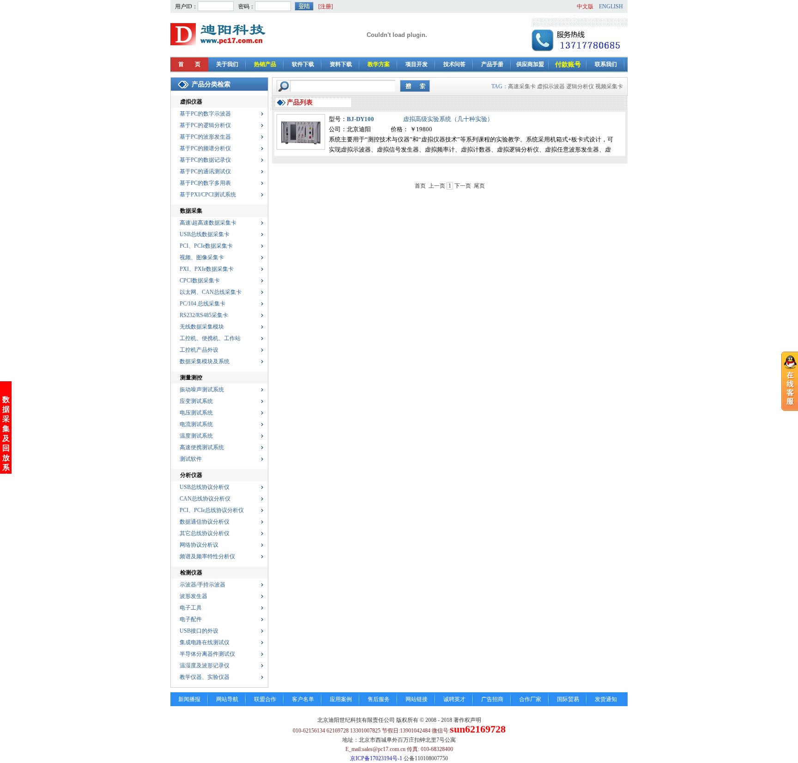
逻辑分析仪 (580, 86)
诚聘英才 (454, 699)
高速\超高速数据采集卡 (208, 223)
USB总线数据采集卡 (205, 234)
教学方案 (379, 64)
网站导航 (227, 699)
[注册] (325, 6)
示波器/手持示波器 (202, 584)
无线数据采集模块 (202, 327)
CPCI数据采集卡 (200, 280)
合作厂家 (530, 699)
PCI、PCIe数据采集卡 (206, 246)
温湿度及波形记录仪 (205, 665)
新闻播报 (189, 699)
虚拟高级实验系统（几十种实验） (448, 119)
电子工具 (191, 607)
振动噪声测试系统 (202, 389)
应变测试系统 (196, 401)
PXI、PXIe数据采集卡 (207, 269)
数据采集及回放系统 (6, 438)
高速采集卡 (522, 86)
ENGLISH (611, 6)
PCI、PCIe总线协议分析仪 (212, 510)
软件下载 (303, 64)
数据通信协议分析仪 (205, 522)
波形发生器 (193, 596)
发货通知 (606, 699)
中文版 (585, 6)
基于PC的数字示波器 (205, 113)
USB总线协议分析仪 (205, 487)
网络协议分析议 (199, 545)
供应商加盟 (530, 64)
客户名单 (303, 699)
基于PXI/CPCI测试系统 (208, 194)
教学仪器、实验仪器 (205, 677)
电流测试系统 (196, 424)
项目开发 (416, 64)
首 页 (189, 64)
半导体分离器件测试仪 (207, 654)
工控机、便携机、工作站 (210, 338)
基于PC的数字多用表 (205, 183)
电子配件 (191, 619)
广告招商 (492, 699)
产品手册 (492, 64)
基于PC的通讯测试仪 (205, 171)
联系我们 (606, 64)
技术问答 (454, 64)
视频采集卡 (609, 86)
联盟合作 (265, 699)
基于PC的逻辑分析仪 (205, 125)
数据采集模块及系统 (205, 361)
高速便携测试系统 (202, 447)
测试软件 (191, 459)
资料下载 (341, 64)
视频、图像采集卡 (202, 257)
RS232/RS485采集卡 (204, 315)
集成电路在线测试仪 (205, 642)
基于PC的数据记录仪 (205, 160)
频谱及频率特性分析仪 (207, 556)
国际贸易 (568, 699)
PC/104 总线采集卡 (202, 303)
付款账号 (568, 64)
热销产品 (265, 64)
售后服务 (379, 699)
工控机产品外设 (199, 350)
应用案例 (341, 699)
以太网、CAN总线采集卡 (211, 292)
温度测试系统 (196, 436)
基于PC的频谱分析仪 (205, 148)
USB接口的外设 (199, 631)
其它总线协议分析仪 (205, 533)
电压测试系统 (196, 412)
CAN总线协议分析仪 (205, 498)
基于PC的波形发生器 (205, 137)
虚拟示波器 (551, 86)
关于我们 (227, 64)
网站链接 (416, 699)
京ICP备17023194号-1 (376, 758)
